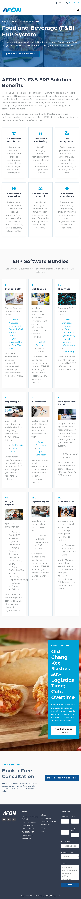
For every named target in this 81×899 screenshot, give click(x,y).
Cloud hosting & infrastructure (68, 342)
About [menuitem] (43, 815)
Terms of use (26, 838)
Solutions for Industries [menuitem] (49, 821)
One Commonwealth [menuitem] (29, 822)
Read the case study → (64, 730)
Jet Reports (17, 445)
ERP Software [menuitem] (46, 818)
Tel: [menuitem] (23, 829)
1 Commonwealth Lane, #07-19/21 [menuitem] (30, 818)
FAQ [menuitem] (42, 831)
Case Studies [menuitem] (45, 825)
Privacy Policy (26, 835)
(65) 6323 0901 (29, 829)
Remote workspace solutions (67, 323)
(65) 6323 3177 (29, 832)
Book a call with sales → (61, 778)
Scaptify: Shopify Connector (41, 451)
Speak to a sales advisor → (21, 54)
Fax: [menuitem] (23, 832)
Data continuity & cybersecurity (68, 332)
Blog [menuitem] (43, 828)
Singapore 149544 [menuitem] (28, 825)
